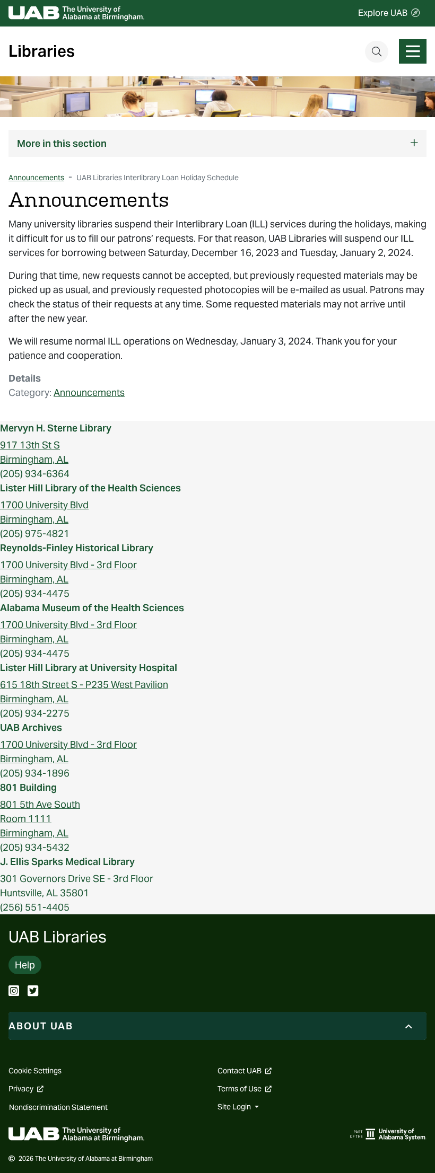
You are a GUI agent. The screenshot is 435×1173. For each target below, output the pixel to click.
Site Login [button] (235, 1106)
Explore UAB (382, 13)
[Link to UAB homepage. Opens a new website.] (76, 1133)
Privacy (26, 1088)
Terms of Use (245, 1088)
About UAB (40, 1026)
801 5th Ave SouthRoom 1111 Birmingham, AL (40, 818)
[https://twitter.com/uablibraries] (33, 992)
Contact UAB (245, 1070)
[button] (217, 143)
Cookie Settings (35, 1070)
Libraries (41, 51)
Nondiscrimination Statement (58, 1107)
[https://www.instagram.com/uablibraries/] (13, 992)
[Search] (376, 52)
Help (25, 965)
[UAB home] (76, 13)
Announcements (89, 392)
